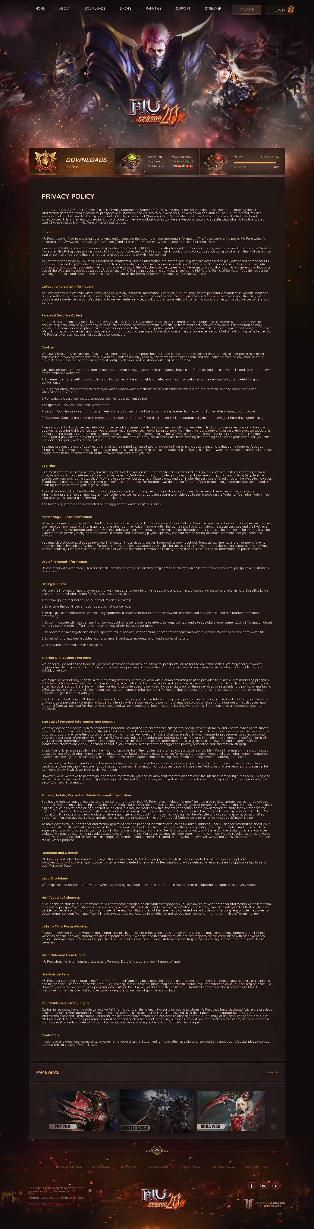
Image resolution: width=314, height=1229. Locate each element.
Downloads (95, 8)
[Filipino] (191, 166)
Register (247, 10)
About (64, 8)
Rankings (153, 8)
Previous (41, 1111)
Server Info (240, 166)
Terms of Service (68, 1166)
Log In (280, 10)
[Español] (179, 166)
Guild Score (158, 1166)
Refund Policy (223, 1166)
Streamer (213, 8)
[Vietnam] (187, 166)
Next (273, 1111)
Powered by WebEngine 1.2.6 (50, 1204)
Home (40, 8)
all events (271, 1072)
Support (183, 8)
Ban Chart (129, 1166)
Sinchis (125, 8)
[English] (175, 166)
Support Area (257, 1166)
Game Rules (101, 1166)
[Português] (183, 166)
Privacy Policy (190, 1166)
